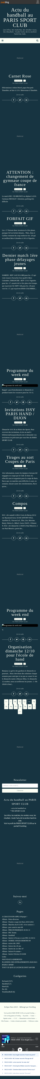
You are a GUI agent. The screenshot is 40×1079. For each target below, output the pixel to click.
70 (15, 702)
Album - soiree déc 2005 (11, 943)
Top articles (25, 1015)
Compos (20, 503)
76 (11, 707)
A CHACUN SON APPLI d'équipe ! (14, 917)
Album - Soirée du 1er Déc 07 (13, 949)
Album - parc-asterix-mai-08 (12, 927)
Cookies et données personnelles (18, 1021)
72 (24, 702)
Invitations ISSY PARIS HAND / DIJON (20, 413)
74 (34, 702)
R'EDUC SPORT (8, 965)
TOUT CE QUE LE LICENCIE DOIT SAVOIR (18, 967)
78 (20, 707)
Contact (32, 1015)
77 (16, 707)
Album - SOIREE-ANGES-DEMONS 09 (16, 941)
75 (6, 707)
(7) (6, 984)
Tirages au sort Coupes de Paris (20, 459)
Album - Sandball (8, 935)
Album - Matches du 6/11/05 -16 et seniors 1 (18, 925)
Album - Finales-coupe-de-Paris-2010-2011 (18, 922)
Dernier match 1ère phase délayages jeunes (20, 259)
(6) (5, 986)
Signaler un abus (7, 1018)
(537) (7, 981)
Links (4, 957)
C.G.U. (15, 1018)
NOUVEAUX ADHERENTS (12, 959)
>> (20, 712)
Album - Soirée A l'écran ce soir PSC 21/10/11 (18, 938)
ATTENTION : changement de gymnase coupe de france (20, 178)
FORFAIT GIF (20, 218)
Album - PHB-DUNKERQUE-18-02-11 (16, 930)
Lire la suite (20, 95)
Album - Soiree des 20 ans (11, 946)
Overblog (32, 1007)
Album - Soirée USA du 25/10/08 (14, 954)
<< (6, 702)
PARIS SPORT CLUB (24, 823)
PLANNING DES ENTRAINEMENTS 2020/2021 (19, 962)
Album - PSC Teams (9, 933)
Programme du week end (20, 372)
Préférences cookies (33, 1021)
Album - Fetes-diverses (10, 919)
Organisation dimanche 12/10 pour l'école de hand (20, 653)
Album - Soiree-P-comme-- (12, 951)
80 (30, 707)
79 (25, 707)
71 (20, 702)
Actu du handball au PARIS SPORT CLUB (20, 17)
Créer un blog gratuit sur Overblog (12, 1015)
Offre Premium (5, 1021)
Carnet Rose (20, 76)
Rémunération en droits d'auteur (27, 1018)
